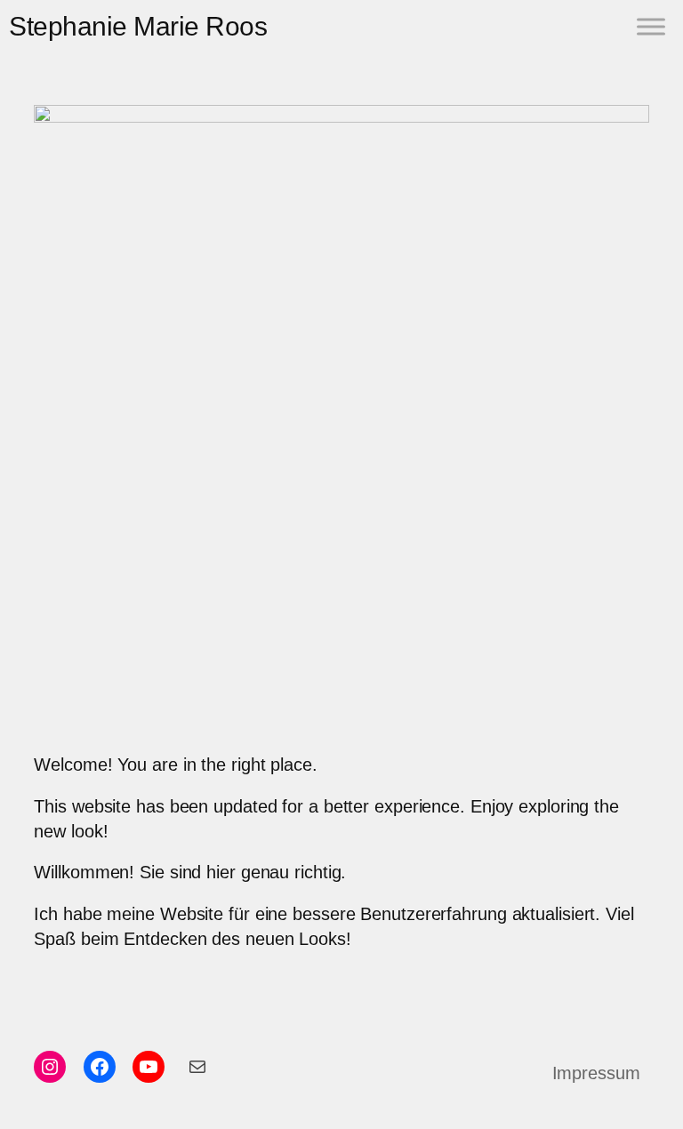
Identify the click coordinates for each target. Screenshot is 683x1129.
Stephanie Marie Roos (138, 26)
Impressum (596, 1073)
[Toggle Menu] (651, 26)
